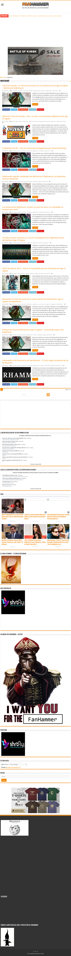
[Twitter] (37, 951)
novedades (41, 150)
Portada (3, 77)
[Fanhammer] (35, 5)
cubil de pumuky (28, 90)
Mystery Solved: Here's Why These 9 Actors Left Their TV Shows (12, 542)
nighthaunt (48, 90)
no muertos (41, 365)
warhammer (55, 90)
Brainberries (12, 521)
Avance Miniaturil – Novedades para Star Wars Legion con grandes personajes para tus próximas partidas (35, 16)
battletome (20, 90)
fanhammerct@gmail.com (14, 767)
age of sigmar (14, 90)
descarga (34, 90)
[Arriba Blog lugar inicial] (35, 60)
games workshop (41, 90)
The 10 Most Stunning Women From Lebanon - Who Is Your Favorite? (35, 542)
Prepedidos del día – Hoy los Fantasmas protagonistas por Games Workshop (34, 148)
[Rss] (33, 951)
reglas (58, 121)
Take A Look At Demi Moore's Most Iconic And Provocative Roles (35, 516)
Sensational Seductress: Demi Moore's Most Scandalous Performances (58, 516)
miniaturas (29, 150)
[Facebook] (35, 951)
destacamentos (21, 273)
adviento (13, 121)
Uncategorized (53, 304)
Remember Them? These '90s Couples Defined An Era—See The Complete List (58, 542)
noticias (40, 242)
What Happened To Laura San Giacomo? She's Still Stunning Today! (12, 516)
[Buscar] (48, 394)
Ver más (35, 104)
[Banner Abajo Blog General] (35, 800)
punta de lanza (42, 304)
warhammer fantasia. (56, 365)
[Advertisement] (35, 32)
